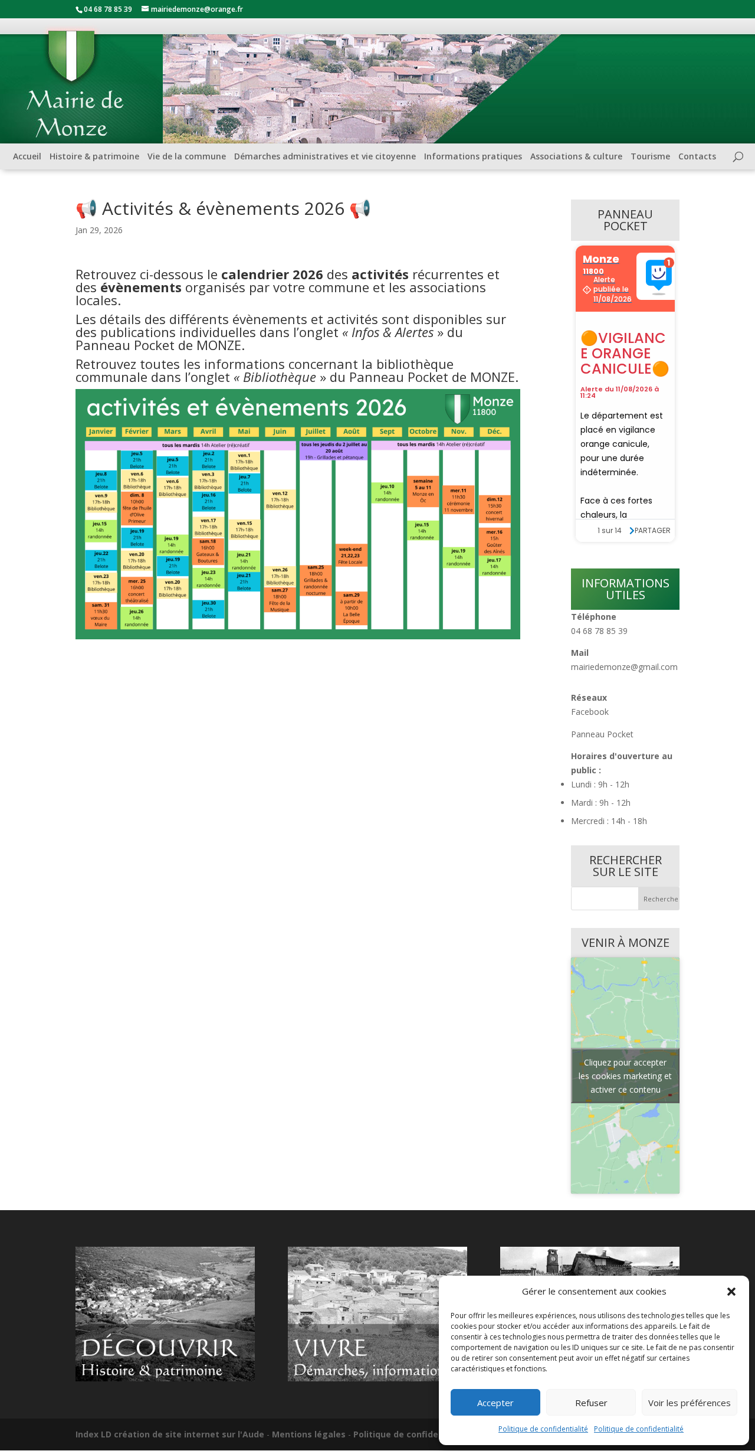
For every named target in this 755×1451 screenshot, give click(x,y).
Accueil (27, 156)
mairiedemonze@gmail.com (624, 666)
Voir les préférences (689, 1402)
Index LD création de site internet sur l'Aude (170, 1434)
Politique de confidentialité (543, 1429)
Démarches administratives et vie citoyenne (325, 156)
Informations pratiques (473, 156)
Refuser (591, 1402)
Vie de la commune (186, 156)
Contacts (697, 156)
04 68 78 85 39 (599, 630)
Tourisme (650, 156)
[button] (731, 1292)
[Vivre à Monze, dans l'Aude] (377, 1378)
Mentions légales (309, 1434)
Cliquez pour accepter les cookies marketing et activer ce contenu (625, 1076)
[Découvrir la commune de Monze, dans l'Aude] (165, 1378)
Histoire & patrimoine (94, 156)
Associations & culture (576, 156)
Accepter (495, 1402)
